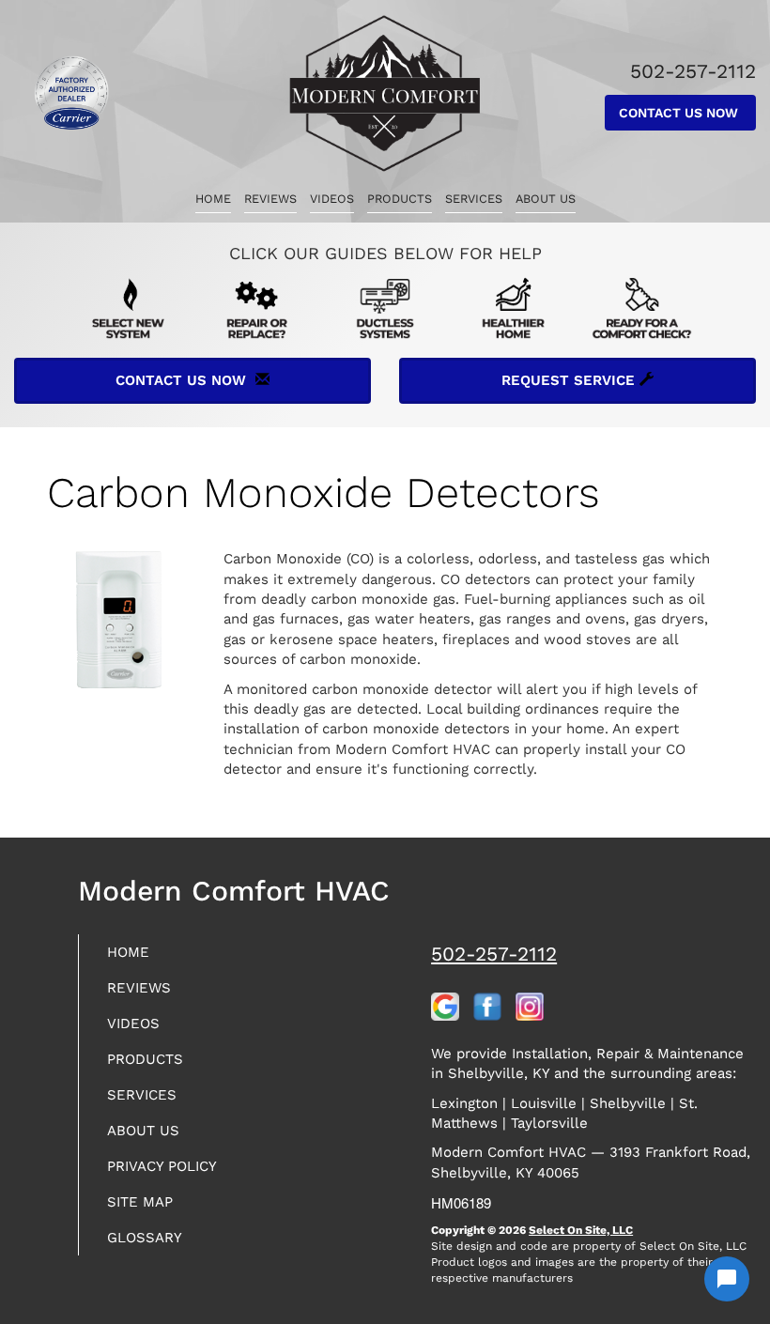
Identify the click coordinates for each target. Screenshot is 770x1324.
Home (213, 199)
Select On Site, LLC (581, 1230)
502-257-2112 (494, 953)
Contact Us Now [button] (680, 112)
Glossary (144, 1237)
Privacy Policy (162, 1166)
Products (399, 199)
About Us (546, 199)
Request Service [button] (570, 380)
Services (473, 199)
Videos (332, 199)
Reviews (270, 199)
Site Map (140, 1201)
